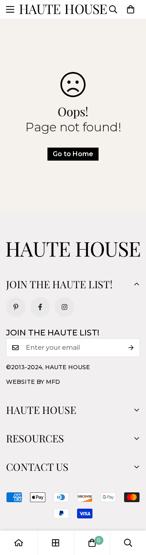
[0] (130, 9)
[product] (19, 543)
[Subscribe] (131, 347)
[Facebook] (40, 307)
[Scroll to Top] (131, 512)
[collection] (56, 543)
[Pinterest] (16, 307)
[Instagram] (64, 307)
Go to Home (73, 154)
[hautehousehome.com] (63, 9)
